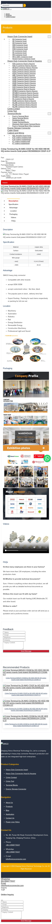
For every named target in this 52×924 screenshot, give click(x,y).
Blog (7, 810)
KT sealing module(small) (21, 141)
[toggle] (11, 9)
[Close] (2, 900)
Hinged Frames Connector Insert (23, 59)
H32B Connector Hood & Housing (24, 83)
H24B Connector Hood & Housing (24, 81)
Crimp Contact (13, 109)
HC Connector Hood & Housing (23, 99)
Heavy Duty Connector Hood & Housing (24, 61)
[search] (24, 5)
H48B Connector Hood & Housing (24, 85)
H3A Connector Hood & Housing (23, 64)
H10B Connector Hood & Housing (24, 77)
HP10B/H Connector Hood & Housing (25, 93)
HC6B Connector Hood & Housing (24, 101)
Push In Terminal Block (20, 116)
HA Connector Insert (19, 39)
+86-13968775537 (13, 845)
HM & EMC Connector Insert (22, 57)
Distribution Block (18, 120)
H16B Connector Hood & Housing (24, 79)
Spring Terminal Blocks (20, 118)
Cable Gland (12, 130)
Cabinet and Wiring (15, 133)
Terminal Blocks (14, 114)
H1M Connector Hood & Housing (23, 87)
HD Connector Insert (19, 43)
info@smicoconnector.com (16, 859)
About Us (9, 803)
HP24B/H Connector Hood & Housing (25, 97)
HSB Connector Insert (20, 49)
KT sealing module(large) (21, 143)
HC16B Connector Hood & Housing (24, 105)
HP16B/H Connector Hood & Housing (25, 95)
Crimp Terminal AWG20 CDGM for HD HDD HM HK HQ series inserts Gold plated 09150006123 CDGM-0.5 (26, 679)
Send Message (26, 651)
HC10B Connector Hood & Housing (24, 103)
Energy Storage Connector (18, 128)
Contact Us (10, 818)
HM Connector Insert (19, 55)
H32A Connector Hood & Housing (24, 73)
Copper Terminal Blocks (20, 122)
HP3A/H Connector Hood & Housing (24, 68)
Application (10, 814)
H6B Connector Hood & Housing (23, 75)
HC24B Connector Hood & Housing (24, 107)
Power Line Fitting (13, 822)
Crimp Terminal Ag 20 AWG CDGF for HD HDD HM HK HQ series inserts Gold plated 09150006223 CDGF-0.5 (26, 694)
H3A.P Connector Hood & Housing (24, 66)
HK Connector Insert (19, 53)
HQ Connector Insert (19, 51)
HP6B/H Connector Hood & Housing (24, 91)
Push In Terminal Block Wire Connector (26, 126)
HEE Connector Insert (20, 47)
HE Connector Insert (19, 41)
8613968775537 (8, 881)
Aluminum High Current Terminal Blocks (26, 124)
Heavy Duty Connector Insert (19, 36)
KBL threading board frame (21, 136)
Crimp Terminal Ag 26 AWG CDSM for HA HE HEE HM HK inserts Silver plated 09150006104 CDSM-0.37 (26, 725)
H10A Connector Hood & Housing (24, 69)
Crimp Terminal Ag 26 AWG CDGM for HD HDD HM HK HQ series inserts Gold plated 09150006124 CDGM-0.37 (26, 709)
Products (9, 806)
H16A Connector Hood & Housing (24, 71)
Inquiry (5, 182)
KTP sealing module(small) (21, 138)
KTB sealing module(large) (21, 139)
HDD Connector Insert (20, 45)
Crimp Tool (12, 111)
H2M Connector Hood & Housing (23, 89)
